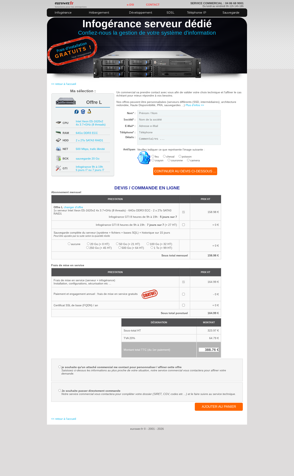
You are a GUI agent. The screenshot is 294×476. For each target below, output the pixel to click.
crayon (159, 160)
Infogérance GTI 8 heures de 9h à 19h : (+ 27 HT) (136, 224)
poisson (187, 156)
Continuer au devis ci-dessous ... (185, 171)
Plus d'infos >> (195, 105)
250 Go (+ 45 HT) (100, 247)
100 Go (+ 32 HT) (161, 244)
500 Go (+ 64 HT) (133, 247)
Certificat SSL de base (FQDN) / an (76, 305)
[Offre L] (66, 103)
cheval (170, 156)
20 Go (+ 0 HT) (99, 244)
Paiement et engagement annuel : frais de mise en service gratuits (96, 293)
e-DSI (130, 4)
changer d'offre (73, 207)
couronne (177, 160)
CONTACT (153, 4)
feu (157, 156)
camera (195, 160)
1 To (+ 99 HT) (163, 247)
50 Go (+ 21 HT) (129, 244)
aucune (75, 244)
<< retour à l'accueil (63, 83)
